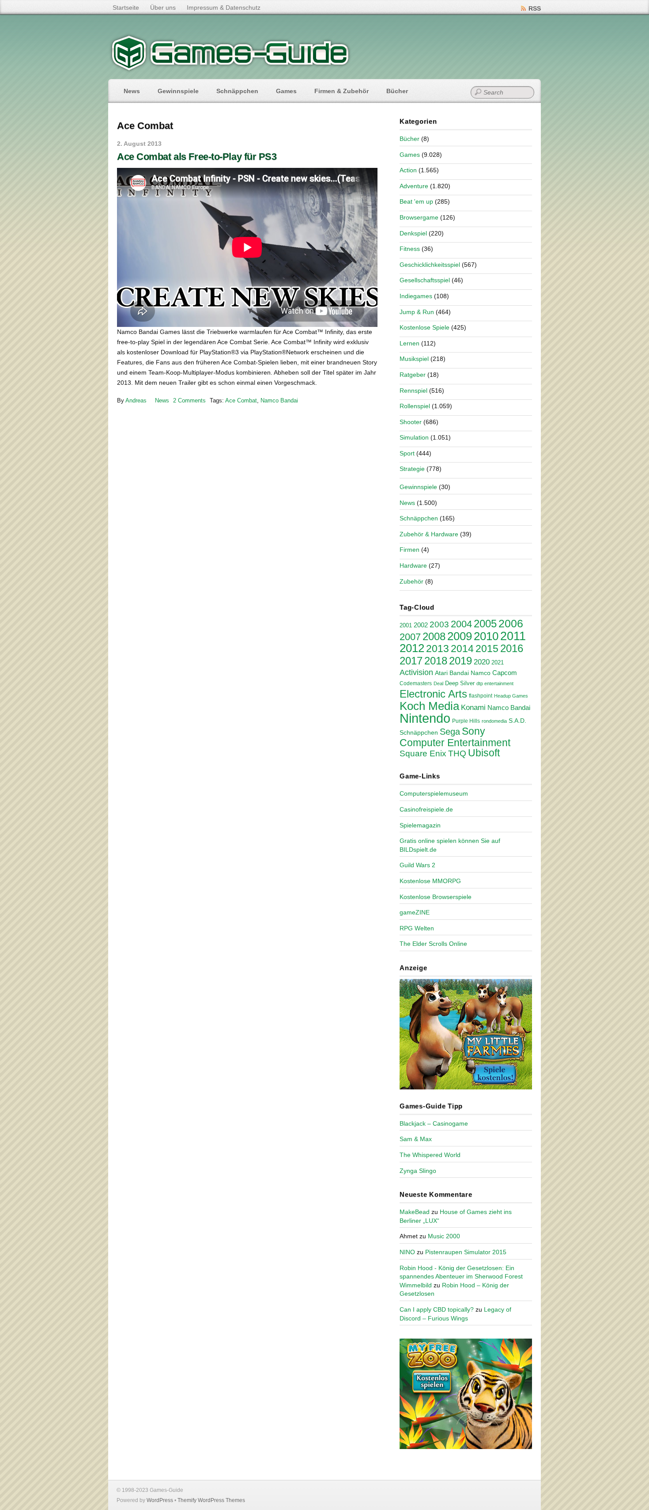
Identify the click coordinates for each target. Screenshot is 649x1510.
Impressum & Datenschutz (223, 7)
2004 (461, 624)
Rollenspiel (415, 406)
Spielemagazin (420, 825)
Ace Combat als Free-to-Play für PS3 (197, 156)
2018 (435, 661)
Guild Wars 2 (417, 865)
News (132, 91)
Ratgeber (413, 374)
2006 (510, 623)
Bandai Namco (470, 672)
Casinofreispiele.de (426, 809)
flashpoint (480, 695)
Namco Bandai (279, 400)
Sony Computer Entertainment (455, 736)
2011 (513, 636)
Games (286, 91)
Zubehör (411, 581)
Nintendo (425, 718)
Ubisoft (484, 753)
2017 (411, 661)
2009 (459, 636)
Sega (450, 731)
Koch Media (429, 706)
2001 (406, 625)
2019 (460, 661)
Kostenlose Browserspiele (436, 896)
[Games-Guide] (230, 68)
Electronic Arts (433, 694)
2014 (462, 648)
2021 (497, 662)
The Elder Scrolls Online (433, 943)
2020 (482, 661)
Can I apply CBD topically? (437, 1309)
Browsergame (419, 217)
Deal (438, 683)
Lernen (409, 343)
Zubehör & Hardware (429, 534)
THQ (457, 753)
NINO (407, 1252)
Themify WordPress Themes (211, 1500)
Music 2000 (444, 1236)
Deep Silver (460, 683)
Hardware (413, 565)
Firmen (409, 549)
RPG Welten (417, 928)
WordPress (160, 1500)
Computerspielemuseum (434, 793)
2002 (421, 625)
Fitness (410, 248)
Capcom (504, 672)
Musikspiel (414, 358)
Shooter (411, 421)
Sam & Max (416, 1138)
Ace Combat (241, 400)
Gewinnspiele (178, 91)
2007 (410, 636)
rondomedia (494, 721)
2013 (437, 648)
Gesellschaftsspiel (425, 280)
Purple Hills (466, 721)
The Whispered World (430, 1154)
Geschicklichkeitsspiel (430, 264)
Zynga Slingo (418, 1170)
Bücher (397, 91)
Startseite (126, 7)
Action (408, 170)
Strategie (412, 468)
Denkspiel (413, 233)
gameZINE (415, 912)
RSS (534, 8)
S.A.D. (517, 720)
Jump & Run (417, 311)
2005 (485, 624)
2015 (486, 648)
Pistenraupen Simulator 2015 (465, 1252)
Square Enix (423, 753)
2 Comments (189, 400)
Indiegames (416, 296)
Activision (416, 672)
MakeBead (415, 1211)
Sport (407, 453)
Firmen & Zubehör (341, 91)
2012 (412, 648)
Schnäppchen (237, 91)
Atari (441, 672)
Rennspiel (413, 390)
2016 (511, 648)
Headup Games (511, 695)
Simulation (414, 437)
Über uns (163, 7)
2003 (439, 624)
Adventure (414, 186)
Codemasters (416, 683)
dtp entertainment (494, 683)
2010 (486, 636)
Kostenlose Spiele (424, 327)
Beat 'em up (416, 201)
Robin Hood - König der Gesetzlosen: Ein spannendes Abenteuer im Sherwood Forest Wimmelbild (461, 1276)
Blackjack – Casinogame (434, 1123)
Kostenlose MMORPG (430, 880)
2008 (434, 636)
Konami (473, 707)
